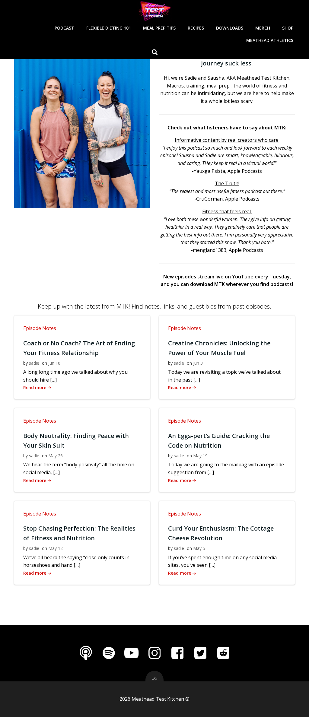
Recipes (196, 28)
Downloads (229, 28)
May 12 (55, 548)
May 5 (199, 548)
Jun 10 (54, 363)
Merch (262, 28)
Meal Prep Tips (159, 28)
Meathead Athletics (269, 40)
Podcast (64, 28)
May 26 (55, 455)
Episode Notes (39, 328)
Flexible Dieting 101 (108, 28)
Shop (287, 28)
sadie (34, 363)
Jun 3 (198, 363)
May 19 (200, 455)
